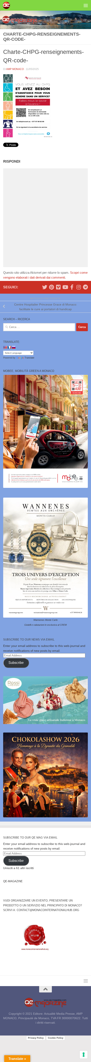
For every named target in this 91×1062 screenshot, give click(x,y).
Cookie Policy (55, 1037)
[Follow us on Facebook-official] (71, 287)
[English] (5, 347)
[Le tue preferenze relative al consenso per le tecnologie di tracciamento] (84, 1055)
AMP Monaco (15, 69)
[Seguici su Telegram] (85, 287)
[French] (9, 347)
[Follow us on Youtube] (65, 287)
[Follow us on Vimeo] (58, 287)
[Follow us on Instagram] (78, 287)
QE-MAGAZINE (13, 881)
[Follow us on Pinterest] (51, 287)
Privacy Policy (36, 1037)
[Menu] (85, 5)
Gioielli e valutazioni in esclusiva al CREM (45, 625)
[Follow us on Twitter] (44, 287)
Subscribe (16, 662)
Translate (29, 357)
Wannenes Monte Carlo (45, 620)
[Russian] (13, 347)
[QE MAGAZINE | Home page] (7, 5)
